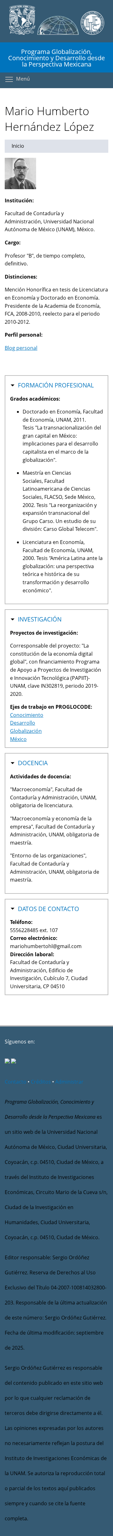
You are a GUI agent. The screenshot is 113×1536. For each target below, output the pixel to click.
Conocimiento (26, 715)
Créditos (41, 1081)
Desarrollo (22, 722)
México (18, 739)
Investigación (40, 619)
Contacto (15, 1081)
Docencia (33, 763)
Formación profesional (56, 385)
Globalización (26, 731)
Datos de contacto (48, 909)
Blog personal (21, 347)
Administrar (69, 1081)
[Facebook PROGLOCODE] (7, 1061)
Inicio (18, 145)
